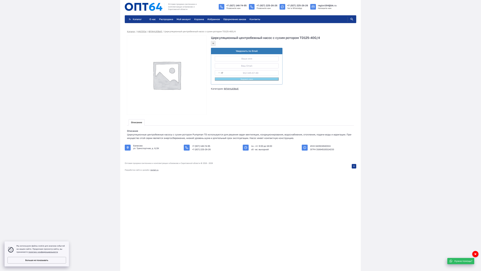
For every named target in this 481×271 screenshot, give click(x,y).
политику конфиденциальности (43, 252)
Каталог (137, 19)
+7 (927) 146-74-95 (236, 5)
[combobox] (219, 72)
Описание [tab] (136, 122)
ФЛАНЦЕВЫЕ (155, 31)
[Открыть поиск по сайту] (351, 19)
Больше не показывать (36, 260)
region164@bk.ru (327, 5)
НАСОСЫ (141, 31)
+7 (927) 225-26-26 (267, 5)
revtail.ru (154, 170)
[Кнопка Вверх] (354, 166)
